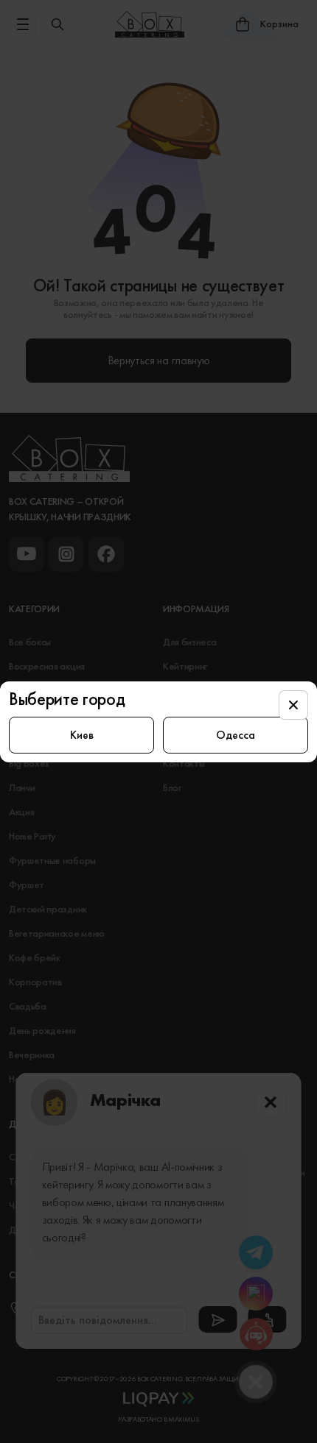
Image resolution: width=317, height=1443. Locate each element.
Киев (82, 735)
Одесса (235, 735)
